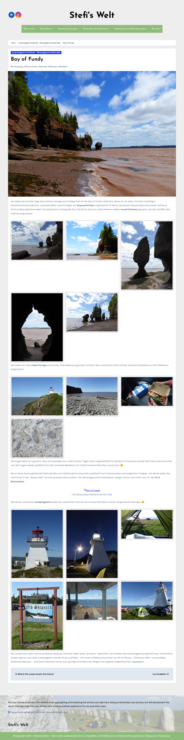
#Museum (52, 67)
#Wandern (63, 67)
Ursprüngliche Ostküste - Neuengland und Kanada (36, 52)
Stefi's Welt (92, 16)
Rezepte (156, 29)
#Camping (18, 67)
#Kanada (43, 67)
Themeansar (164, 736)
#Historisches (31, 67)
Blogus (149, 736)
